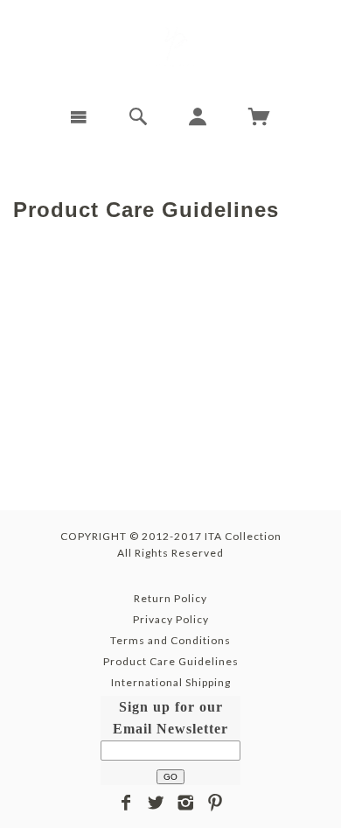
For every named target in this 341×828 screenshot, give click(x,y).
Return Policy (170, 598)
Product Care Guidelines (171, 661)
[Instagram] (186, 802)
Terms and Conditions (170, 640)
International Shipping (171, 682)
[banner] (170, 46)
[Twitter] (156, 802)
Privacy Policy (171, 619)
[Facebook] (126, 802)
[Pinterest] (215, 802)
